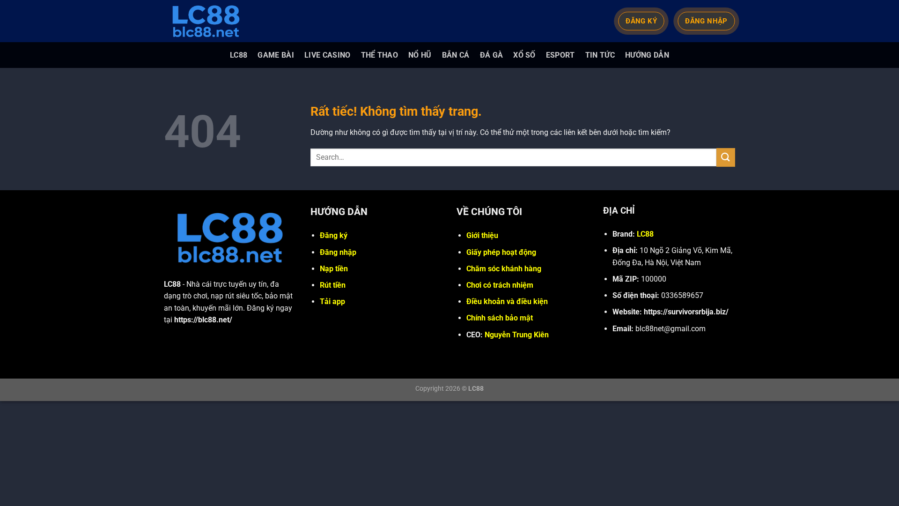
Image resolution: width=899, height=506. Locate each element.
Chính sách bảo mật (499, 317)
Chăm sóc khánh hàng (503, 268)
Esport (560, 55)
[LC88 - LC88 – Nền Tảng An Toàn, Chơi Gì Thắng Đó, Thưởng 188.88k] (211, 21)
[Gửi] (725, 157)
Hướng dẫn (647, 55)
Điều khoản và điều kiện (507, 301)
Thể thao (379, 55)
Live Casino (327, 55)
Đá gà (491, 55)
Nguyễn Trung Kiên (517, 334)
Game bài (276, 55)
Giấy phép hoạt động (501, 252)
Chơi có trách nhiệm (499, 285)
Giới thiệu (482, 235)
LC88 (238, 55)
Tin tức (600, 55)
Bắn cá (456, 55)
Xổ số (524, 55)
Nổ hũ (420, 55)
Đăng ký (333, 235)
